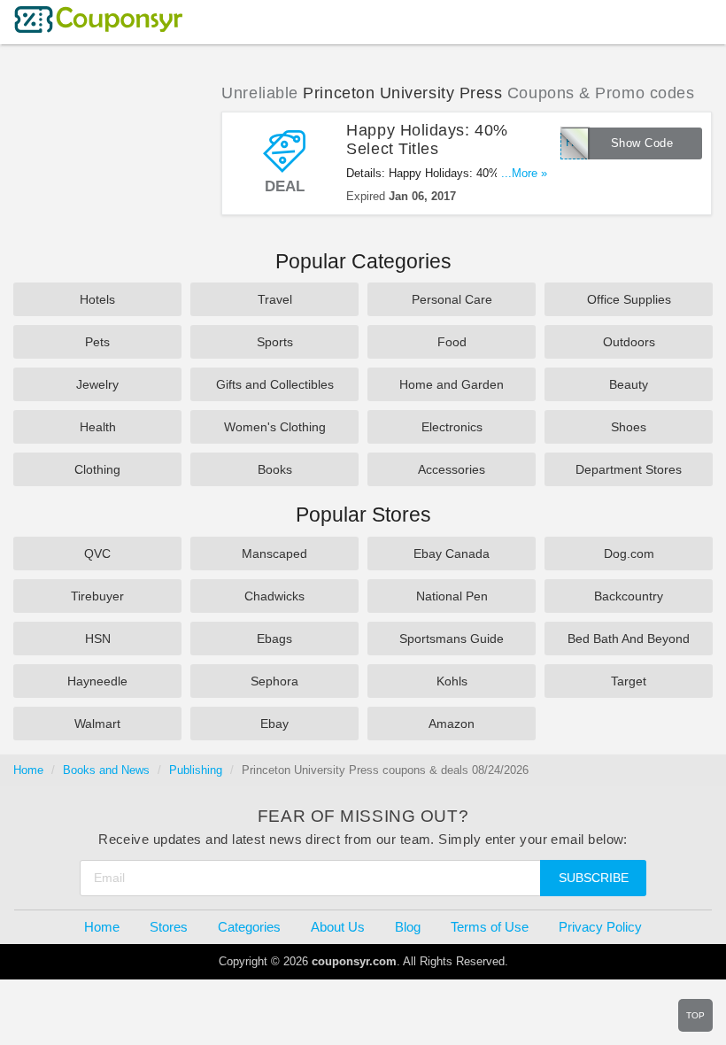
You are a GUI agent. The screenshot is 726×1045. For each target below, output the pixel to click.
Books (275, 469)
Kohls (451, 681)
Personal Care (452, 299)
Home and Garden (451, 384)
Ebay (274, 723)
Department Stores (628, 469)
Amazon (452, 723)
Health (98, 427)
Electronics (452, 427)
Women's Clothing (275, 427)
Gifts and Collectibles (275, 384)
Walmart (97, 723)
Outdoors (629, 342)
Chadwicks (274, 596)
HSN (98, 638)
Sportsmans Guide (451, 638)
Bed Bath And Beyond (629, 638)
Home (28, 770)
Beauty (628, 384)
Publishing (195, 770)
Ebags (274, 638)
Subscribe (594, 878)
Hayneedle (97, 681)
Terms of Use (490, 926)
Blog (408, 926)
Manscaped (274, 553)
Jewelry (97, 384)
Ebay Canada (451, 553)
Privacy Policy (600, 926)
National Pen (452, 596)
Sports (275, 342)
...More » (524, 173)
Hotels (97, 299)
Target (628, 681)
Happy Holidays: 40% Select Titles (426, 139)
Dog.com (629, 553)
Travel (275, 299)
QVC (97, 553)
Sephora (274, 681)
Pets (97, 342)
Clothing (97, 469)
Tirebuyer (97, 596)
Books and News (106, 770)
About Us (338, 926)
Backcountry (628, 596)
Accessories (451, 469)
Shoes (628, 427)
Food (452, 342)
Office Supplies (629, 299)
